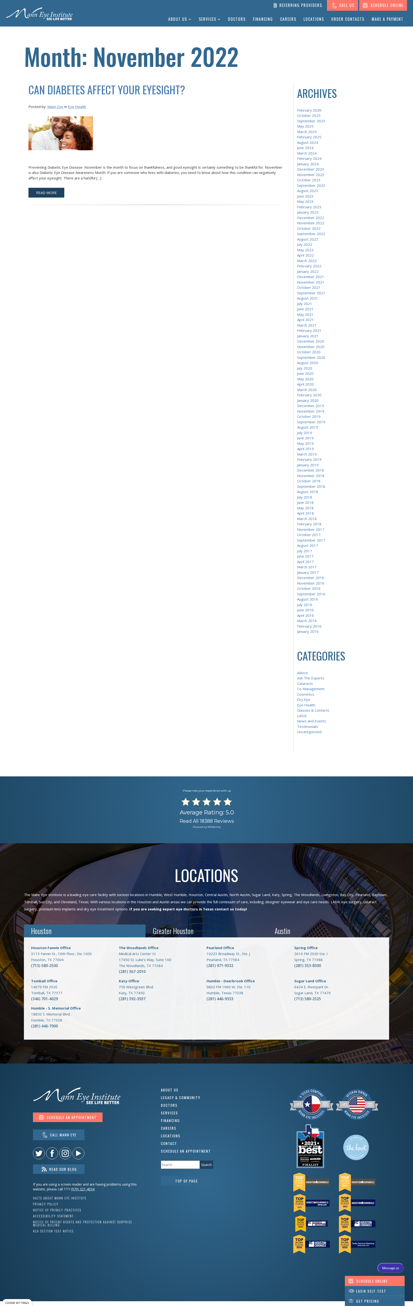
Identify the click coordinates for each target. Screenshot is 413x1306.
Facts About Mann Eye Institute (60, 1198)
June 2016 (305, 609)
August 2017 (307, 545)
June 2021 (305, 308)
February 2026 (309, 110)
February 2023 (309, 206)
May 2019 (305, 443)
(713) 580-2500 (44, 965)
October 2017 (309, 534)
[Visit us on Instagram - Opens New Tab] (65, 1153)
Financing (263, 19)
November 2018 (310, 475)
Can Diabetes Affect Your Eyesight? (106, 89)
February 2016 (309, 626)
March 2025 (307, 131)
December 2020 (310, 341)
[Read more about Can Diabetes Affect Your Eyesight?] (60, 136)
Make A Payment (387, 19)
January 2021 (308, 335)
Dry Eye (303, 699)
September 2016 (311, 593)
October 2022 (309, 228)
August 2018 (307, 491)
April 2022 (305, 255)
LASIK (302, 715)
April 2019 (305, 448)
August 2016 (307, 599)
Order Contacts (347, 19)
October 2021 (309, 287)
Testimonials (307, 726)
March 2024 (307, 153)
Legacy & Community (180, 1097)
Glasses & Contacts (313, 710)
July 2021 (304, 303)
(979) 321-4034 (82, 1189)
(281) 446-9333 (219, 998)
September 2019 (311, 421)
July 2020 (304, 368)
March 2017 (307, 566)
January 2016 (308, 631)
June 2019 (305, 437)
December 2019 (310, 405)
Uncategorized (309, 731)
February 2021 (309, 330)
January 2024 (308, 163)
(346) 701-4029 (44, 998)
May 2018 (305, 507)
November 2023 (310, 174)
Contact (169, 1143)
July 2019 (304, 432)
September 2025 (311, 120)
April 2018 (305, 513)
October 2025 (309, 115)
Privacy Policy (46, 1204)
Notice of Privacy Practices (57, 1210)
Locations (314, 19)
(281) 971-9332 (219, 965)
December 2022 (310, 217)
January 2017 (308, 572)
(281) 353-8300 (307, 965)
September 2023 (311, 185)
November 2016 (310, 583)
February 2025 (309, 136)
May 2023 (305, 201)
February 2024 (309, 158)
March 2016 (307, 620)
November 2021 (310, 282)
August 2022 (307, 239)
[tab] (85, 931)
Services (207, 19)
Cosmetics (305, 694)
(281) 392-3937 (132, 998)
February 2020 (309, 394)
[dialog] (17, 1302)
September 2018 (311, 486)
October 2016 (309, 588)
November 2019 (310, 411)
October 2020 (309, 351)
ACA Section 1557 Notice (53, 1231)
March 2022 (307, 260)
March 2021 (307, 325)
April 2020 (305, 384)
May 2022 (305, 249)
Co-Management (311, 688)
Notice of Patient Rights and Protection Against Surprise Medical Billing (82, 1223)
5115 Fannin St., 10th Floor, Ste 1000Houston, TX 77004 (61, 953)
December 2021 (310, 276)
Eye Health (77, 106)
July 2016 (304, 604)
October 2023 (309, 179)
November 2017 (310, 529)
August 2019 (307, 427)
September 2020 (311, 357)
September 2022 (311, 233)
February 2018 (309, 523)
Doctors (237, 19)
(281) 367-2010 (132, 971)
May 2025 (305, 126)
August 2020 (307, 362)
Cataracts (305, 683)
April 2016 (305, 615)
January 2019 (308, 464)
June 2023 (305, 196)
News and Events (311, 721)
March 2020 (307, 389)
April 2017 (305, 561)
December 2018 (310, 470)
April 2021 (305, 319)
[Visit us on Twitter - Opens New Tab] (39, 1153)
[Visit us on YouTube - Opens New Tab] (78, 1153)
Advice (302, 672)
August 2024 (307, 142)
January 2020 (308, 400)
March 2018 (307, 518)
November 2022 (310, 222)
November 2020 (310, 346)
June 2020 (305, 373)
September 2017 (311, 540)
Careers (288, 19)
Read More (46, 192)
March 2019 (307, 454)
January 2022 (308, 271)
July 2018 (304, 497)
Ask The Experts (310, 678)
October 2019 (309, 416)
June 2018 (305, 502)
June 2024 (305, 147)
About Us (177, 19)
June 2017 (305, 556)
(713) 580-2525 (307, 998)
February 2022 (309, 265)
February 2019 (309, 459)
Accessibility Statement (53, 1216)
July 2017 (304, 550)
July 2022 (304, 244)
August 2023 (307, 190)
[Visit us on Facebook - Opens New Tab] (52, 1153)
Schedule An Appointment (186, 1151)
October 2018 (309, 480)
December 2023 (310, 169)
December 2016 (310, 577)
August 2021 (307, 298)
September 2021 (311, 292)
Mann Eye (55, 106)
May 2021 (305, 314)
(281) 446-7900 (44, 1026)
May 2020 (305, 378)
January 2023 (308, 212)
